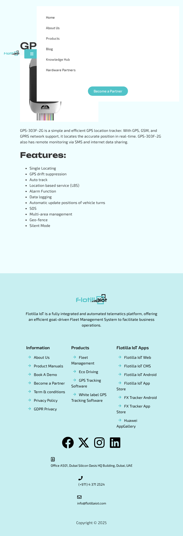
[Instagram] (99, 443)
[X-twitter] (84, 443)
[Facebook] (68, 443)
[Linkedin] (115, 443)
